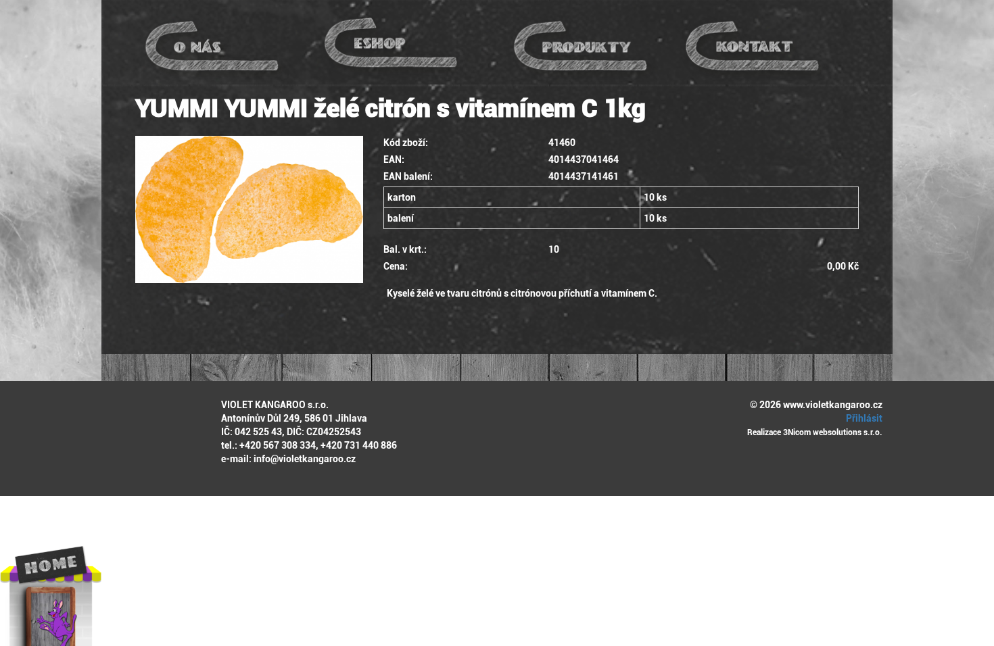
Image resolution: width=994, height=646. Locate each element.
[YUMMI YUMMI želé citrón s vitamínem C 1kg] (249, 209)
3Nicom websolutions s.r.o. (832, 432)
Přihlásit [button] (863, 418)
